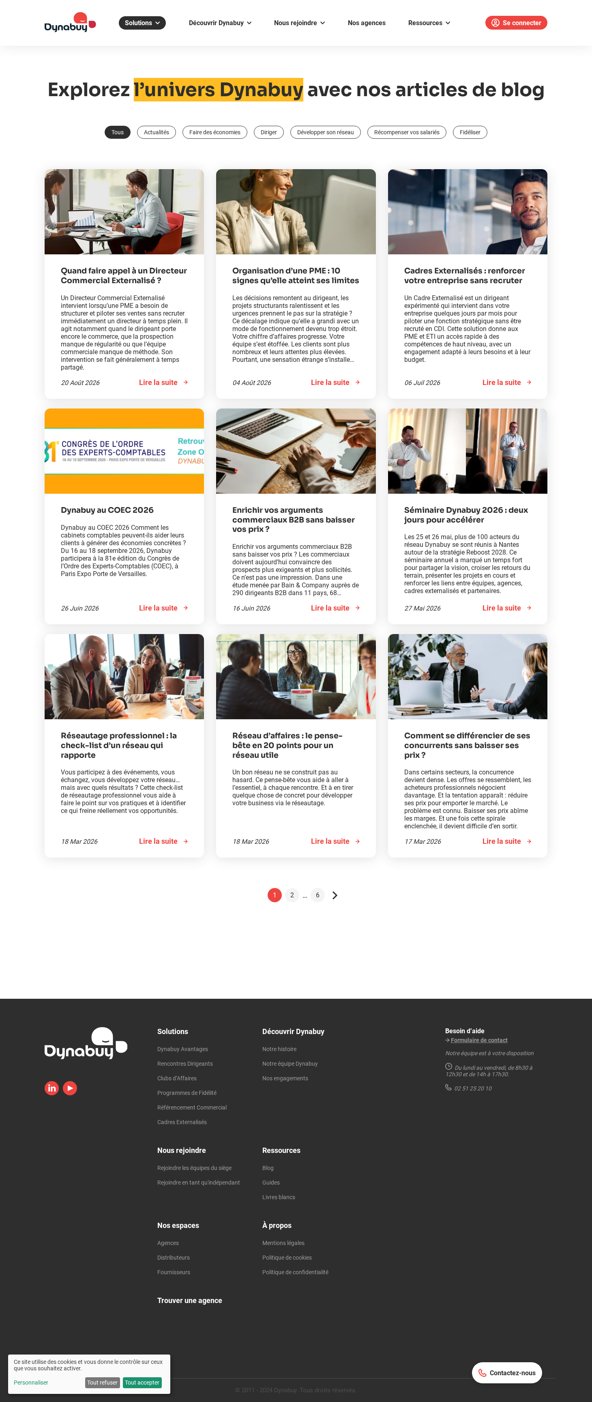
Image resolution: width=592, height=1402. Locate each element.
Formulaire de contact (479, 1040)
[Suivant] (335, 895)
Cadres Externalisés (182, 1122)
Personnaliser (31, 1382)
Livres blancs (278, 1197)
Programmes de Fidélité (187, 1093)
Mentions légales (283, 1243)
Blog (268, 1168)
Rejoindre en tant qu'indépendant (198, 1182)
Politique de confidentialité (295, 1272)
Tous (118, 132)
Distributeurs (173, 1257)
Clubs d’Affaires (177, 1078)
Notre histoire (279, 1049)
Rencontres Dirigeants (185, 1063)
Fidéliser (470, 132)
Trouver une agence (189, 1300)
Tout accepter (142, 1382)
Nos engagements (285, 1078)
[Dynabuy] (70, 29)
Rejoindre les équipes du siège (194, 1168)
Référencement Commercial (192, 1107)
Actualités (156, 132)
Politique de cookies (287, 1257)
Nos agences (367, 23)
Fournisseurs (173, 1272)
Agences (168, 1243)
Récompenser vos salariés (407, 132)
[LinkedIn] (52, 1092)
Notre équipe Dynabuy (290, 1063)
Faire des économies (214, 132)
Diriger (269, 132)
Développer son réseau (325, 132)
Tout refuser (102, 1382)
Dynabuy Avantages (182, 1049)
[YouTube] (70, 1092)
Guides (271, 1182)
